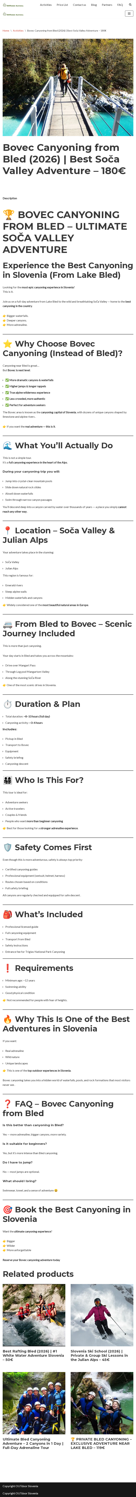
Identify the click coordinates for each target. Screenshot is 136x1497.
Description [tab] (10, 198)
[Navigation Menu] (129, 14)
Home (6, 30)
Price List (62, 4)
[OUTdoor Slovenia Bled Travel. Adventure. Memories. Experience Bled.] (13, 4)
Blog (94, 4)
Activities (46, 4)
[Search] (130, 4)
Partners (107, 4)
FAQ (120, 4)
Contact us (79, 4)
